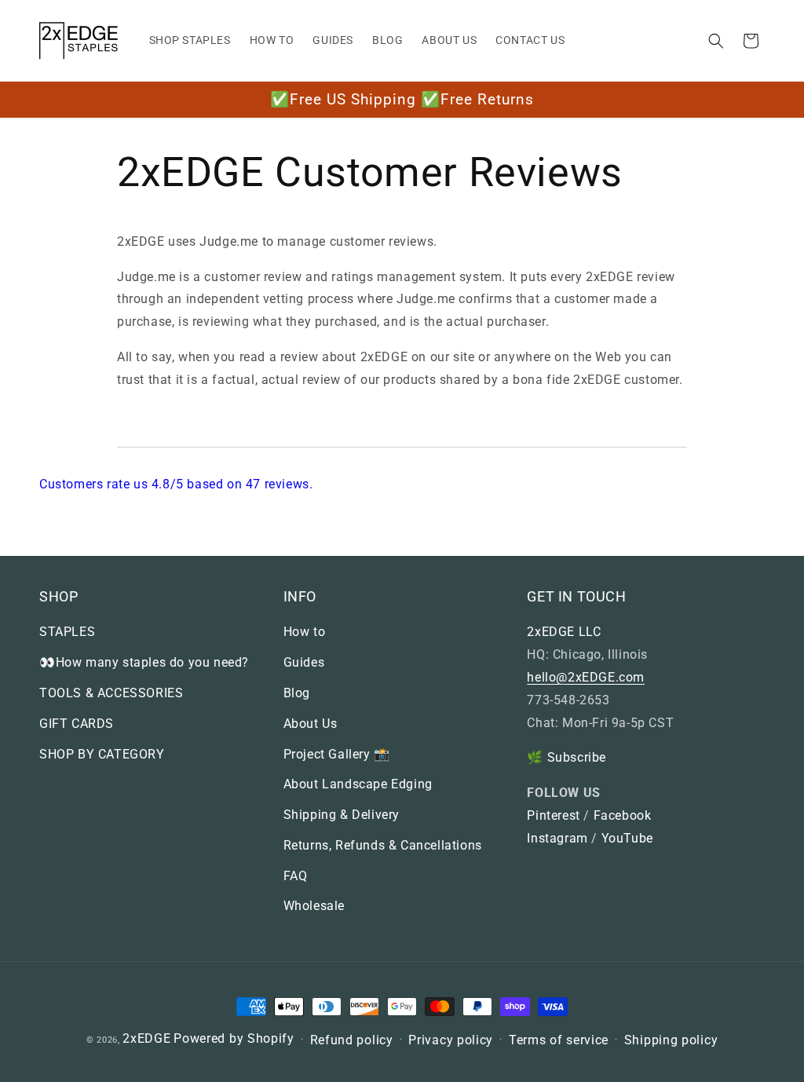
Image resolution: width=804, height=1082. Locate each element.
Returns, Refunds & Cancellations (382, 845)
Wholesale (314, 905)
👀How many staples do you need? (144, 662)
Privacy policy (450, 1040)
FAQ (295, 875)
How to (304, 631)
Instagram (557, 838)
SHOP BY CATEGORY (102, 754)
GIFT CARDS (76, 723)
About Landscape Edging (358, 784)
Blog (296, 692)
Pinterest (553, 815)
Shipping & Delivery (341, 814)
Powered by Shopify (234, 1038)
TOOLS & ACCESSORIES (111, 692)
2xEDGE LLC (564, 631)
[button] (716, 41)
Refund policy (351, 1040)
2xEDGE (146, 1038)
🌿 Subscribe (566, 757)
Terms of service (558, 1040)
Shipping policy (671, 1040)
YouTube (627, 838)
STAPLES (67, 631)
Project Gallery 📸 (336, 754)
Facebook (623, 815)
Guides (304, 662)
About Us (310, 723)
